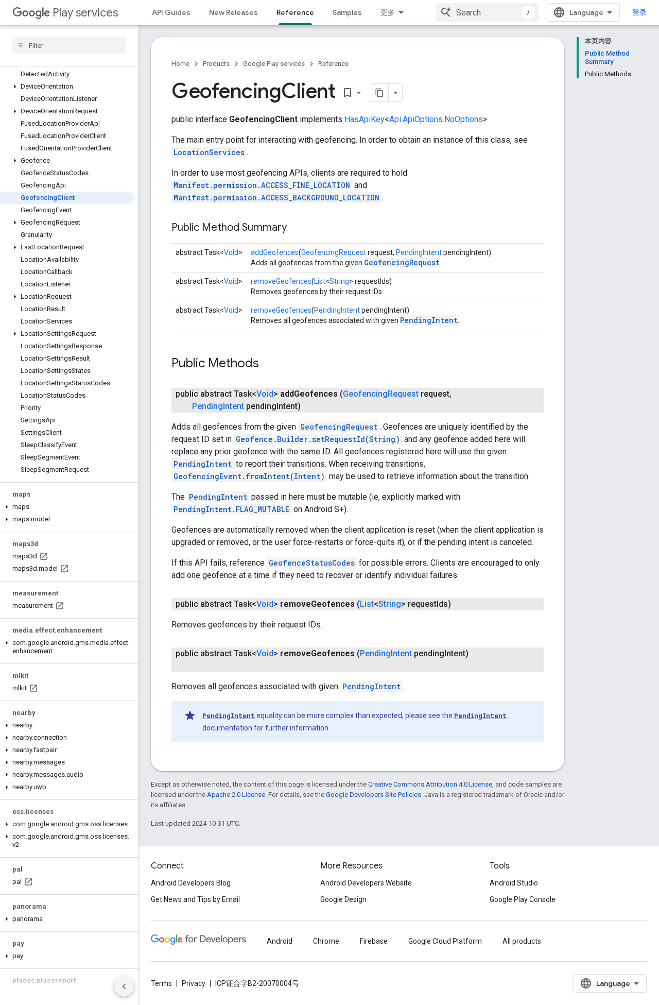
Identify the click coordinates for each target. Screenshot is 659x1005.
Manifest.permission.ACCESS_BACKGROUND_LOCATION (276, 197)
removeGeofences (281, 281)
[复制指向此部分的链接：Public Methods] (269, 364)
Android (279, 941)
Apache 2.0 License (236, 794)
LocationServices (209, 152)
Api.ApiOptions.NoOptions (436, 119)
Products (216, 63)
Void (231, 252)
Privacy (193, 983)
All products (521, 941)
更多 (387, 12)
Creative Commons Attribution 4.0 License (430, 784)
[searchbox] (69, 45)
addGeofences (275, 252)
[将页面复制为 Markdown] (379, 92)
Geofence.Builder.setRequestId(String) (318, 439)
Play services (85, 13)
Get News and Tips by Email (195, 899)
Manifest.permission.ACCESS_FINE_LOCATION (262, 185)
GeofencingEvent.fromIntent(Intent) (249, 476)
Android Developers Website (366, 883)
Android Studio (514, 883)
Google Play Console (523, 899)
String (339, 281)
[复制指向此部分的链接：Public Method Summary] (297, 228)
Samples (347, 12)
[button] (67, 86)
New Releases (233, 12)
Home (180, 63)
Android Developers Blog (191, 883)
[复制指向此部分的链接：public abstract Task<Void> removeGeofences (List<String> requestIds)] (461, 604)
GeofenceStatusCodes (312, 563)
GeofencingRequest (333, 252)
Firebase (374, 941)
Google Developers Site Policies (373, 794)
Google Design (343, 899)
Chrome (326, 941)
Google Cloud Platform (445, 941)
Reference (295, 12)
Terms (161, 983)
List (319, 281)
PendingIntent (419, 252)
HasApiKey (364, 119)
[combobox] (487, 12)
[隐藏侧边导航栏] (124, 986)
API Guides (171, 12)
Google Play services (274, 63)
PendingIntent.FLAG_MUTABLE (231, 509)
